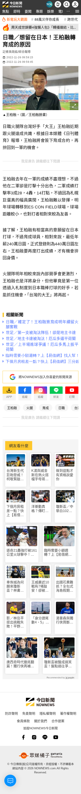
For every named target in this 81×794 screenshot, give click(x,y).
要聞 (28, 11)
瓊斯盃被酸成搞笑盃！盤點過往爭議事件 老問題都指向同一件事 (58, 664)
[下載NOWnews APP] (58, 4)
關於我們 (40, 720)
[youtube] (55, 737)
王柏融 (12, 407)
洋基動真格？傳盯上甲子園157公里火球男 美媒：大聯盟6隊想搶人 (40, 509)
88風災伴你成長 (47, 19)
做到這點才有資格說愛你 (64, 475)
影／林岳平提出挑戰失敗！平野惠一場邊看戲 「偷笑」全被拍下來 (15, 622)
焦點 (5, 11)
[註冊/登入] (75, 4)
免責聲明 (28, 713)
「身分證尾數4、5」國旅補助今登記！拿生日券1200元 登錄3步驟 (40, 620)
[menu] (77, 11)
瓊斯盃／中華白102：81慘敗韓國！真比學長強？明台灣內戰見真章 (64, 509)
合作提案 (57, 720)
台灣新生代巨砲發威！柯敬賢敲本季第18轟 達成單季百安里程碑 (15, 475)
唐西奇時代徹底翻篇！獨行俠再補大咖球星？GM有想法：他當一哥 (20, 664)
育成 (45, 407)
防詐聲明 (11, 713)
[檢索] (66, 4)
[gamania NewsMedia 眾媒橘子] (40, 755)
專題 (39, 11)
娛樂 (50, 11)
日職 (61, 407)
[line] (45, 737)
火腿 (29, 407)
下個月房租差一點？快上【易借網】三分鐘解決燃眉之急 (15, 511)
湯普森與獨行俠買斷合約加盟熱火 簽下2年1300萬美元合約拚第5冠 (65, 620)
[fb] (23, 737)
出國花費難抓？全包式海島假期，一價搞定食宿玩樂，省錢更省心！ (64, 586)
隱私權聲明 (48, 713)
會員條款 (23, 720)
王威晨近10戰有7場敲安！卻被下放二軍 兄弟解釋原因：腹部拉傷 (40, 586)
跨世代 (72, 19)
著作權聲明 (68, 713)
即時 (16, 11)
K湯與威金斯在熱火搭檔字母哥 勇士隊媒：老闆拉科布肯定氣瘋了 (40, 475)
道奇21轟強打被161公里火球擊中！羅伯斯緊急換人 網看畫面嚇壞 (21, 553)
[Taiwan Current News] (49, 4)
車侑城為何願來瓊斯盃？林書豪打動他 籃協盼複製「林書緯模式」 (15, 586)
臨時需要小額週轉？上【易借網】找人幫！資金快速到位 (58, 553)
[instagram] (34, 737)
